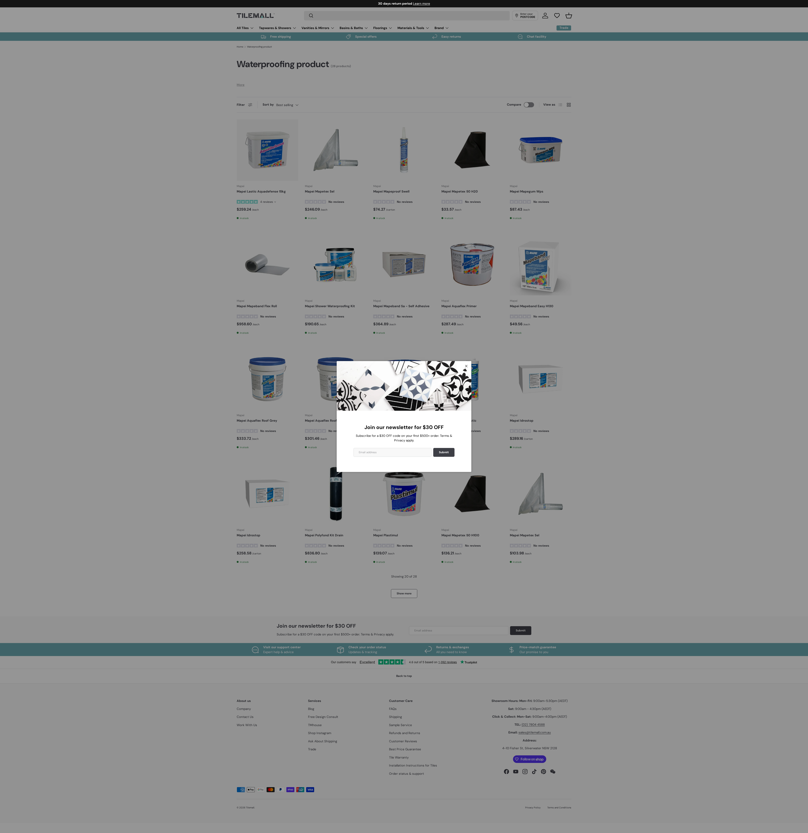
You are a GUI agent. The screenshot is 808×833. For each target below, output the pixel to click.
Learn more (421, 3)
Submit (444, 452)
